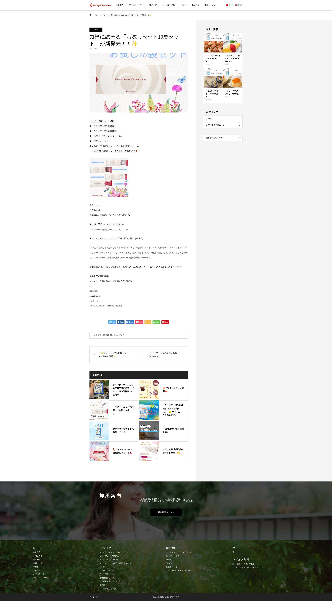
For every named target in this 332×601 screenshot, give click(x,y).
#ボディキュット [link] (106, 253)
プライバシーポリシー (42, 578)
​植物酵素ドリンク (107, 578)
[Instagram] (97, 597)
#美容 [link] (159, 253)
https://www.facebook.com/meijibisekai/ (105, 306)
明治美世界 (37, 556)
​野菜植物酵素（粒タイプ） (110, 581)
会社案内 (119, 5)
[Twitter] (93, 597)
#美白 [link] (140, 253)
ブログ (183, 5)
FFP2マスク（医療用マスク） (244, 564)
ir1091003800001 (107, 335)
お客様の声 (37, 563)
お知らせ (195, 5)
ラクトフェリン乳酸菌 (109, 560)
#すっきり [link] (127, 253)
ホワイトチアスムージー (216, 125)
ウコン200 (104, 574)
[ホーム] (90, 15)
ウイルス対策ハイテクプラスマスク (246, 568)
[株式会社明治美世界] (100, 5)
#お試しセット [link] (114, 247)
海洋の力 (169, 560)
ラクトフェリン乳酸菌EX (110, 556)
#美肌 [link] (134, 253)
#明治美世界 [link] (134, 257)
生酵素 (102, 585)
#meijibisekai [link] (146, 257)
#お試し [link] (93, 247)
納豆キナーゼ (171, 567)
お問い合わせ (210, 5)
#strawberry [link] (101, 257)
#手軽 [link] (165, 253)
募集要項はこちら (166, 512)
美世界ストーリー (136, 5)
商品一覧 (153, 5)
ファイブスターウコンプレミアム (179, 552)
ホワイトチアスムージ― (110, 552)
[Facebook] (90, 597)
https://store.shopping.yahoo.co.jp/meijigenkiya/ (109, 229)
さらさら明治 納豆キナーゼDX (178, 571)
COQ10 (169, 563)
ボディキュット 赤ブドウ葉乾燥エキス (115, 563)
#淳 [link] (170, 247)
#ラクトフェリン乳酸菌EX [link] (155, 247)
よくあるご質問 (168, 5)
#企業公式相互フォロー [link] (117, 257)
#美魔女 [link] (147, 253)
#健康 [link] (153, 253)
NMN (102, 567)
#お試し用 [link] (102, 247)
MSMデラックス (172, 556)
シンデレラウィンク (108, 589)
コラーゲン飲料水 (107, 571)
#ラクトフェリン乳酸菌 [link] (132, 247)
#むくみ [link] (118, 253)
